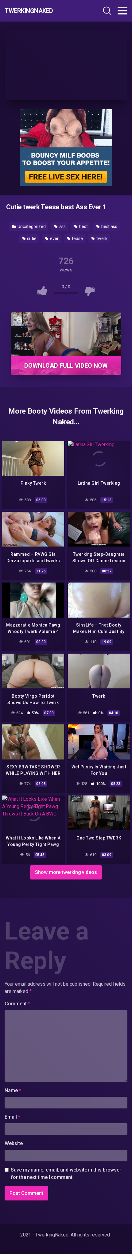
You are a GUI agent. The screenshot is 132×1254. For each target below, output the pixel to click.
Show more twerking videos (66, 872)
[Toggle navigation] (122, 10)
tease (77, 238)
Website (13, 1143)
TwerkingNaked (29, 10)
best (83, 226)
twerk (101, 238)
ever (54, 238)
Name (13, 1090)
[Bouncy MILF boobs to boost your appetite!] (66, 147)
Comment (17, 1004)
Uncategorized (31, 226)
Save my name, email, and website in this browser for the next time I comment (66, 1173)
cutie (31, 238)
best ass (108, 226)
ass (62, 226)
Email (12, 1117)
